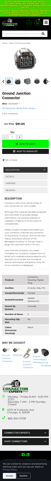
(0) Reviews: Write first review (18, 108)
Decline (23, 476)
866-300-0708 (17, 418)
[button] (24, 34)
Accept (9, 476)
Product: (9, 280)
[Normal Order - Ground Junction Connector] (25, 59)
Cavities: (9, 288)
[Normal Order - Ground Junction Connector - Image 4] (37, 81)
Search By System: (10, 307)
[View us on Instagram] (27, 455)
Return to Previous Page (19, 43)
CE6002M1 (18, 355)
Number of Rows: (14, 314)
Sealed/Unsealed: (14, 299)
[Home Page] (15, 386)
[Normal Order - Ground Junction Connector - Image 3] (27, 81)
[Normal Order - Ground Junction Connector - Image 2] (17, 81)
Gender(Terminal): (14, 293)
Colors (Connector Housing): (11, 330)
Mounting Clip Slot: (12, 321)
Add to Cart (27, 144)
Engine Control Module (37, 359)
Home (5, 43)
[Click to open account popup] (28, 22)
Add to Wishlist (27, 151)
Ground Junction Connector (7, 358)
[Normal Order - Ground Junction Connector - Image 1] (8, 81)
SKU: (4, 103)
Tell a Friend (11, 160)
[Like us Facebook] (23, 455)
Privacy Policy (10, 469)
